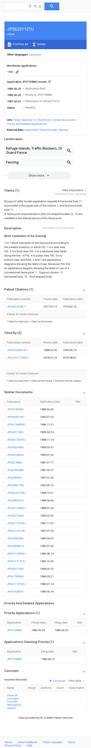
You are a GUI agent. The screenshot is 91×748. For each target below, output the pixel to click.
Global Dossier (48, 129)
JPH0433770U (15, 485)
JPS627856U (14, 462)
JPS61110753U (16, 584)
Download (59, 680)
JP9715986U (14, 630)
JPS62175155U (16, 523)
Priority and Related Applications (27, 124)
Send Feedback (27, 742)
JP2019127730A (17, 357)
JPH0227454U (15, 515)
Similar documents (64, 120)
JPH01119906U (16, 553)
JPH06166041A (16, 350)
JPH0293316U (15, 417)
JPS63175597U (16, 439)
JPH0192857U (15, 591)
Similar (41, 44)
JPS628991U (14, 477)
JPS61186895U (16, 424)
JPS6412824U (15, 454)
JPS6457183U (15, 432)
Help (29, 745)
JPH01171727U (16, 561)
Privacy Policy (13, 745)
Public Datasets (52, 742)
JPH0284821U (15, 546)
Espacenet (31, 129)
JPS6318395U (15, 409)
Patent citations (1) (24, 120)
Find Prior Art (20, 44)
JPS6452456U (15, 447)
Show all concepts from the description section (14, 702)
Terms (71, 742)
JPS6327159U (15, 568)
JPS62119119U (16, 530)
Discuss (63, 129)
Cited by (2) (44, 120)
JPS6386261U (15, 500)
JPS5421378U (16, 306)
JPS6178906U (15, 576)
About (8, 742)
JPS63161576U (16, 492)
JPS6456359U (15, 538)
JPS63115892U (16, 508)
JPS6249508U (15, 470)
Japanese (35, 54)
